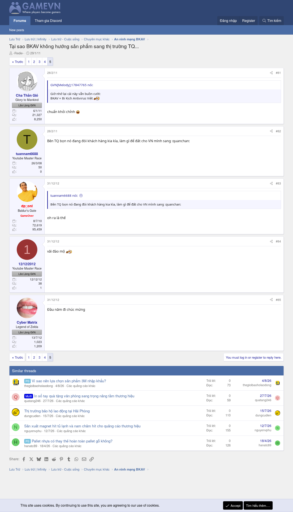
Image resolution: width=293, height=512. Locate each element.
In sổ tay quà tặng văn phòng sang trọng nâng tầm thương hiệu (84, 395)
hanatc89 (30, 445)
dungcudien (32, 415)
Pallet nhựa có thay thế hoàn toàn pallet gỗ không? (72, 440)
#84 (278, 241)
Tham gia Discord (48, 20)
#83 (278, 183)
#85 (278, 299)
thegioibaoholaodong (38, 385)
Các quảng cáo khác (80, 385)
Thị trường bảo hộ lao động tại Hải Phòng (57, 410)
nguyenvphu (32, 430)
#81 (278, 72)
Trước (19, 61)
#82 (278, 131)
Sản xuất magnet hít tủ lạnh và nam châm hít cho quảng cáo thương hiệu (82, 425)
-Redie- (18, 53)
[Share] (271, 73)
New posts (16, 29)
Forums (20, 20)
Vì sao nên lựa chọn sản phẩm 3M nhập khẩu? (69, 380)
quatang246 (32, 400)
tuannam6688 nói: (64, 195)
